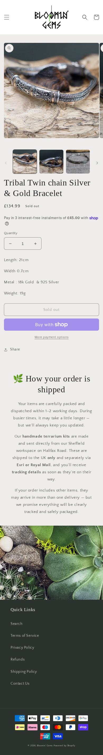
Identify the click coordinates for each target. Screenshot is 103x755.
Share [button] (15, 349)
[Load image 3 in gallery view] (78, 162)
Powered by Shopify (64, 745)
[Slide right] (97, 163)
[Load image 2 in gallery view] (51, 162)
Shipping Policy (24, 672)
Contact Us (20, 683)
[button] (6, 17)
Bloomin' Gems (45, 745)
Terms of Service (25, 636)
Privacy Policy (22, 647)
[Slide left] (6, 163)
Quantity (10, 233)
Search (17, 624)
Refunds (18, 659)
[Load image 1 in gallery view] (25, 162)
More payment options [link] (52, 337)
